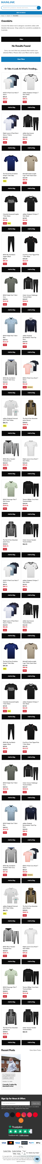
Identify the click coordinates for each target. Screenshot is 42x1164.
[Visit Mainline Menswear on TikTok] (29, 1114)
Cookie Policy (7, 1151)
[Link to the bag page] (33, 3)
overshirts (15, 15)
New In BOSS (21, 12)
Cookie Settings (17, 1151)
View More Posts (35, 1050)
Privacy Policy (10, 1108)
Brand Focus (10, 1075)
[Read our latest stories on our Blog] (21, 1120)
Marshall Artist (8, 1078)
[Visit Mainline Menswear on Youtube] (18, 1114)
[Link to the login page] (36, 3)
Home (2, 15)
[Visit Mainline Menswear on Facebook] (6, 1114)
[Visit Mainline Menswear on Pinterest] (35, 1114)
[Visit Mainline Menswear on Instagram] (23, 1114)
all (4, 1075)
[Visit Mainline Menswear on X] (12, 1114)
